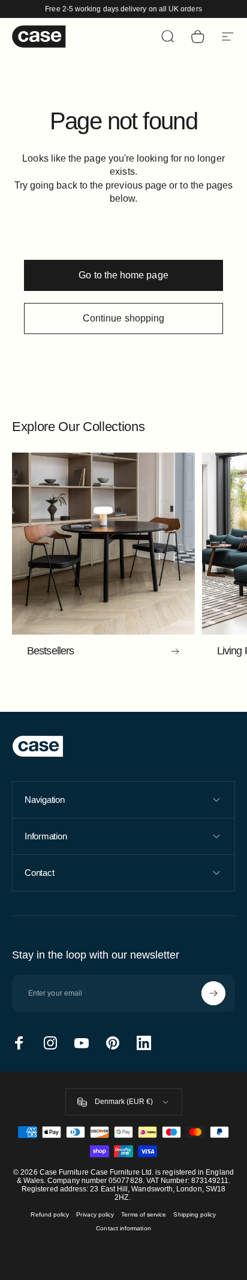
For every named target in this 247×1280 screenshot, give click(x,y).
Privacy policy (95, 1214)
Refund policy (50, 1214)
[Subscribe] (213, 993)
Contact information (123, 1228)
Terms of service (143, 1214)
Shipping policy (194, 1214)
